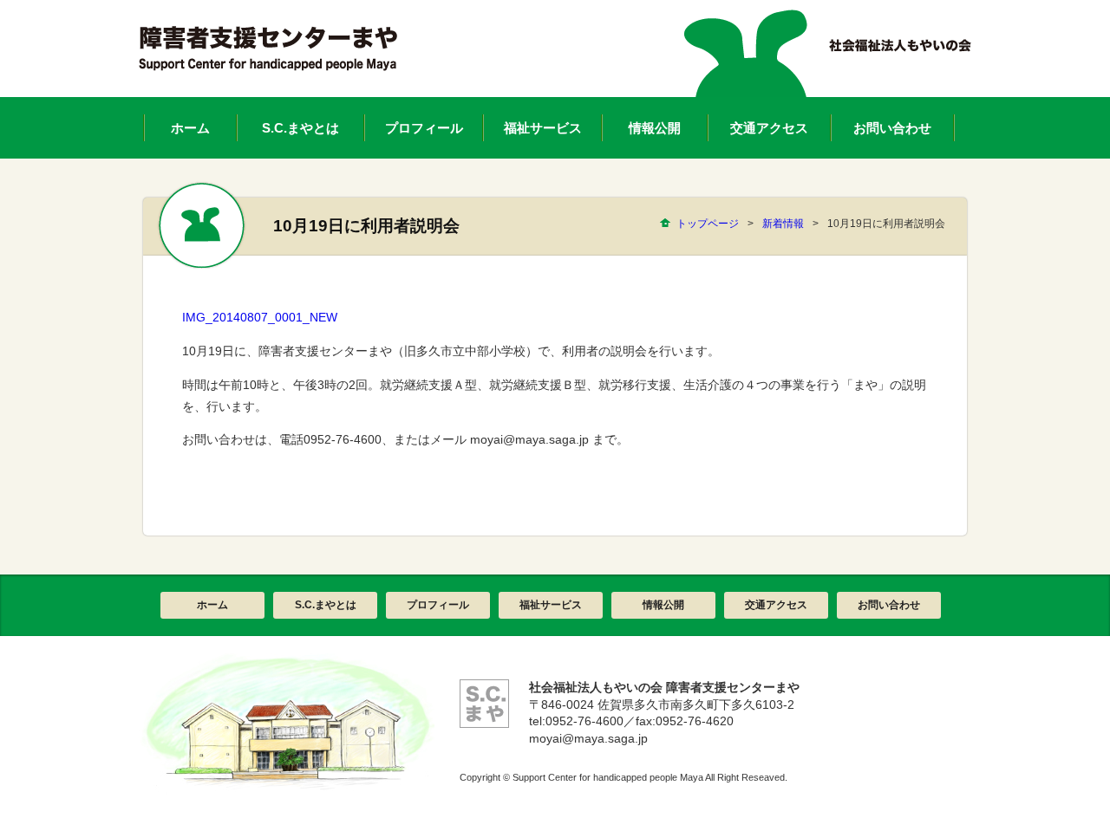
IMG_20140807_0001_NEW (259, 317)
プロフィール (438, 605)
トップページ (707, 223)
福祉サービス (550, 605)
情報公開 (663, 605)
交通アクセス (776, 605)
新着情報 (783, 223)
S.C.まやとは (325, 605)
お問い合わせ (889, 605)
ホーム (212, 605)
